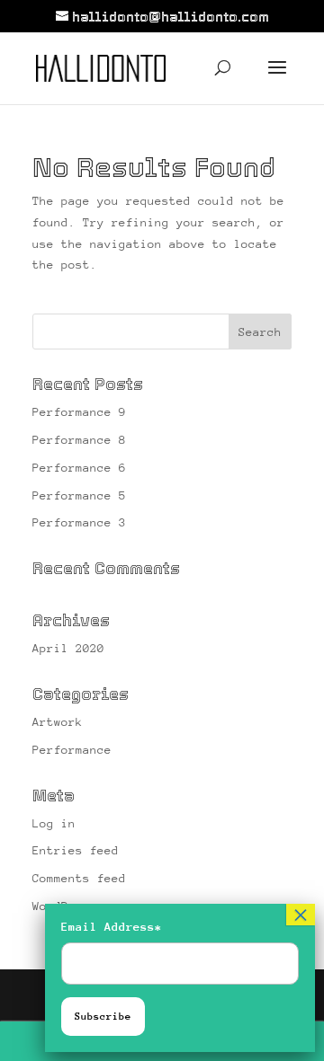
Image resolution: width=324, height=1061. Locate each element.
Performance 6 (79, 467)
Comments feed (79, 878)
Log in (54, 823)
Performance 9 (79, 412)
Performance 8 (79, 440)
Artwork (57, 722)
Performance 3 (79, 522)
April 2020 (68, 648)
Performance (72, 749)
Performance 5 (79, 495)
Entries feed (75, 850)
